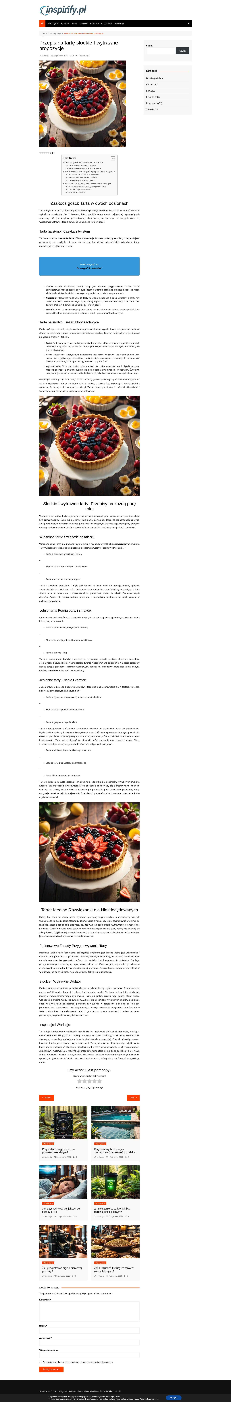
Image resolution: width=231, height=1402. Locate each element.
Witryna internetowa (48, 1350)
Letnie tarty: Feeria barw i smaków (83, 177)
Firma (74, 23)
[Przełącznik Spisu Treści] (112, 158)
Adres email (45, 1338)
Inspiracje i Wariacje (77, 192)
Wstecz (48, 1098)
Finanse (65, 23)
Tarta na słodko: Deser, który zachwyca (85, 168)
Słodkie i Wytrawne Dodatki (80, 189)
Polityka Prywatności (149, 1399)
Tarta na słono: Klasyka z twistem (82, 165)
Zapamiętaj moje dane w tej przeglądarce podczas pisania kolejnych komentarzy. (78, 1362)
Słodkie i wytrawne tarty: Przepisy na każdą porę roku (90, 171)
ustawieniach (127, 1399)
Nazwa (43, 1326)
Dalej (132, 1098)
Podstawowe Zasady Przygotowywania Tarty (87, 186)
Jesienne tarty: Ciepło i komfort (82, 180)
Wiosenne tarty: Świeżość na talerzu (84, 174)
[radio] (79, 1082)
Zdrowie (108, 23)
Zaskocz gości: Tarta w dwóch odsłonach (83, 162)
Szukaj (149, 46)
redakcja (45, 55)
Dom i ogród (52, 23)
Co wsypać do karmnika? (89, 268)
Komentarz (45, 1300)
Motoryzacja (96, 23)
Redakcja (119, 23)
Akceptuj (174, 1398)
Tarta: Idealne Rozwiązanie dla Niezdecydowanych (88, 183)
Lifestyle (84, 23)
